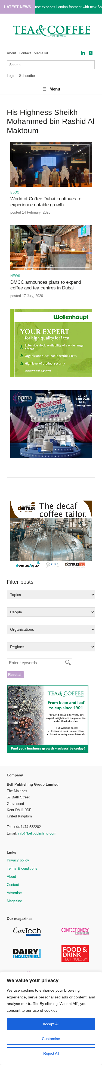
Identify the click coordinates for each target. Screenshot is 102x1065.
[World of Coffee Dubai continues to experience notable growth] (51, 185)
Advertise (14, 893)
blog (14, 192)
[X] (90, 53)
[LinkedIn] (83, 53)
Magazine (14, 901)
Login (11, 76)
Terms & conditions (22, 868)
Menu (55, 89)
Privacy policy (18, 860)
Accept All (51, 1024)
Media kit (41, 53)
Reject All (51, 1053)
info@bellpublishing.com (37, 833)
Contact (25, 53)
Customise (51, 1038)
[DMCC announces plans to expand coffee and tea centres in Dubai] (51, 269)
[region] (51, 1018)
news (15, 276)
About (11, 53)
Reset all (15, 675)
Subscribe (27, 76)
